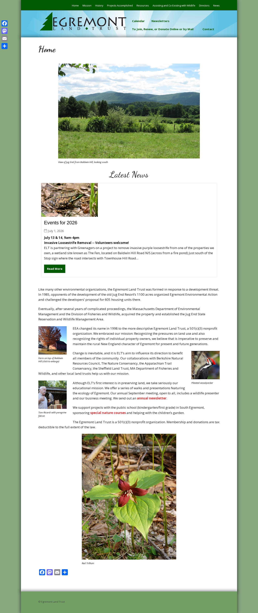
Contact (208, 29)
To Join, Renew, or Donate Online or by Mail (162, 29)
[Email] (4, 38)
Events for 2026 (60, 222)
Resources (143, 5)
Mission (87, 5)
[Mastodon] (4, 31)
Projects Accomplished (120, 5)
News (216, 5)
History (99, 5)
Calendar (138, 21)
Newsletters (160, 21)
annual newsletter (151, 398)
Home (75, 5)
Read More (54, 269)
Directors (204, 5)
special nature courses (108, 413)
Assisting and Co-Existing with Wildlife (174, 5)
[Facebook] (4, 23)
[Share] (4, 46)
